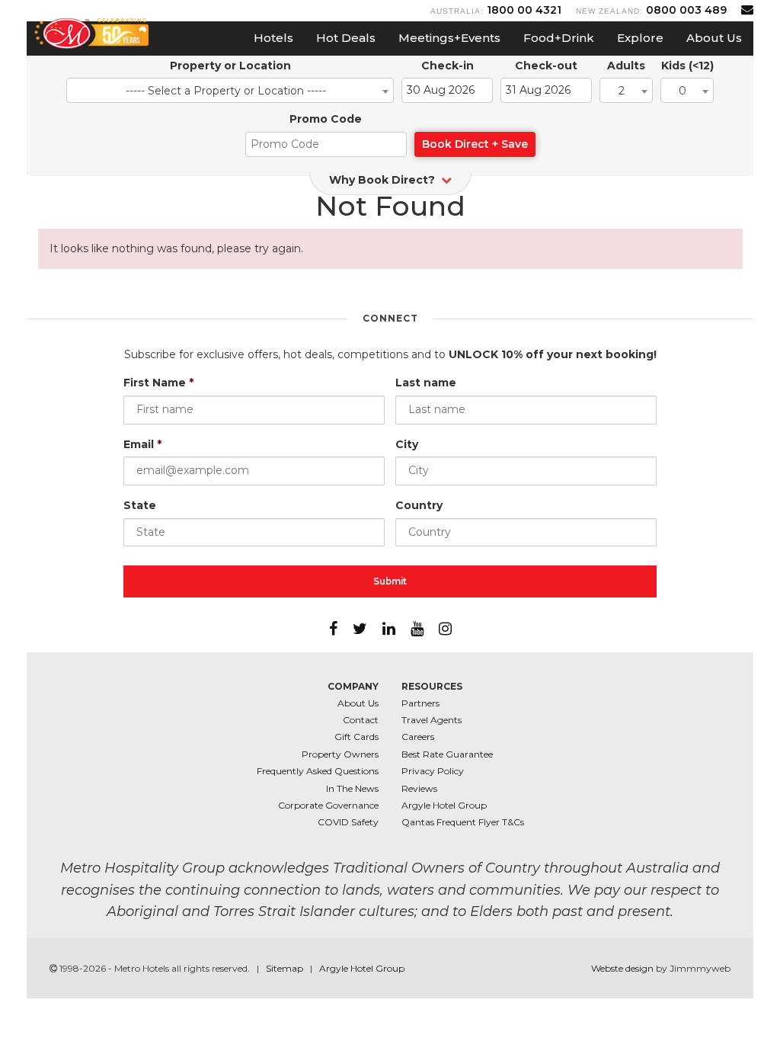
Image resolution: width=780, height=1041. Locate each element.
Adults (626, 65)
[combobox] (230, 90)
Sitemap (285, 968)
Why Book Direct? (383, 180)
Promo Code (325, 119)
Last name (425, 382)
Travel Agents (431, 719)
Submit (390, 581)
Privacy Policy (432, 771)
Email (142, 444)
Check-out (546, 65)
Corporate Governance (328, 805)
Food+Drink (558, 37)
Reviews (419, 788)
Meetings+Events (449, 37)
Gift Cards (356, 736)
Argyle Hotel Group (444, 805)
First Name (158, 382)
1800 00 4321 (524, 10)
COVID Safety (348, 822)
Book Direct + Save (475, 144)
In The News (352, 788)
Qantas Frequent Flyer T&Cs (462, 822)
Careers (417, 736)
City (406, 444)
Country (419, 505)
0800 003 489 (686, 10)
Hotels (273, 37)
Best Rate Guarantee (447, 754)
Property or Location (230, 65)
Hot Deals (346, 37)
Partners (420, 703)
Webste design (622, 968)
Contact (361, 719)
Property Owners (340, 754)
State (139, 505)
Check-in (447, 65)
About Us (714, 37)
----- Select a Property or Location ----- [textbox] (226, 91)
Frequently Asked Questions (318, 771)
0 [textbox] (682, 91)
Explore (640, 37)
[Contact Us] (747, 9)
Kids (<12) (687, 65)
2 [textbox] (622, 91)
